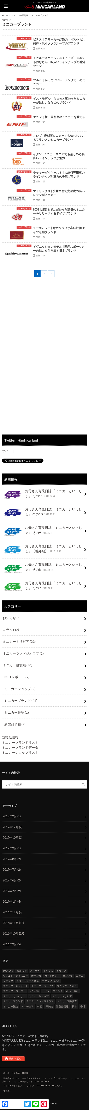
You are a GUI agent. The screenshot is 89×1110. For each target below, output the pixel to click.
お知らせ (11, 618)
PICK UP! (8, 970)
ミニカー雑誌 (16, 712)
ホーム (6, 1073)
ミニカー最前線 (17, 665)
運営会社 (7, 1091)
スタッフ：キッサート (15, 986)
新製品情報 (14, 724)
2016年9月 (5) (12, 944)
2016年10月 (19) (13, 933)
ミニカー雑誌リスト (23, 1081)
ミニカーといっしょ (14, 996)
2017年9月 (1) (12, 848)
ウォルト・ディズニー (15, 975)
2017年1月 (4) (12, 901)
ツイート (8, 451)
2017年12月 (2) (12, 827)
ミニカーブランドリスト (20, 742)
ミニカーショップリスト (20, 752)
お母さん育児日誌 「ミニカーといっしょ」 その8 (53, 566)
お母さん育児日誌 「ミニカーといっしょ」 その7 (53, 585)
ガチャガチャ (51, 975)
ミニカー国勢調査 (67, 1001)
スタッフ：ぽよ (50, 980)
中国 (39, 1006)
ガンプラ (68, 975)
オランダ (36, 975)
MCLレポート (16, 677)
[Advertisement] (44, 356)
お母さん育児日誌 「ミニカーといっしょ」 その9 (53, 530)
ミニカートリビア (19, 641)
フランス (58, 991)
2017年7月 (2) (12, 869)
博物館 (49, 1006)
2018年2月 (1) (12, 816)
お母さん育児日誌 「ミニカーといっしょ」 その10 (53, 511)
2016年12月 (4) (12, 912)
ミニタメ (30, 1085)
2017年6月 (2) (12, 880)
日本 (74, 1006)
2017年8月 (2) (12, 859)
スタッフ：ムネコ (67, 986)
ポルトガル (72, 991)
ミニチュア (27, 1006)
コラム (11, 630)
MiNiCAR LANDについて (50, 1085)
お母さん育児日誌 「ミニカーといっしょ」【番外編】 (53, 548)
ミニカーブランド (20, 700)
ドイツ (45, 991)
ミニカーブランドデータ (20, 747)
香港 (82, 1006)
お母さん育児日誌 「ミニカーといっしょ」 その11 (53, 493)
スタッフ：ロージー (14, 991)
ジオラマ (8, 980)
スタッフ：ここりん (27, 980)
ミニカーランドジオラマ (23, 653)
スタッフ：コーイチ (42, 986)
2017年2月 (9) (12, 891)
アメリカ (35, 970)
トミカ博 (34, 991)
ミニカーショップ (19, 689)
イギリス (48, 970)
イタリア (61, 970)
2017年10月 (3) (12, 837)
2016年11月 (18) (13, 923)
